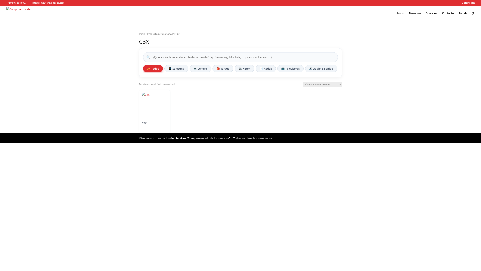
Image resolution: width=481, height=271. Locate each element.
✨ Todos (153, 68)
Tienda (463, 13)
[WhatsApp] (78, 3)
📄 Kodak (266, 68)
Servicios (431, 13)
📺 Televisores (290, 68)
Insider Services (176, 138)
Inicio (400, 13)
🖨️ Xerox (244, 68)
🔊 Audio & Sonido (321, 68)
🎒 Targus (222, 68)
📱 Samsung (176, 68)
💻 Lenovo (200, 68)
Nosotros (415, 13)
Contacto (448, 13)
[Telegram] (83, 3)
